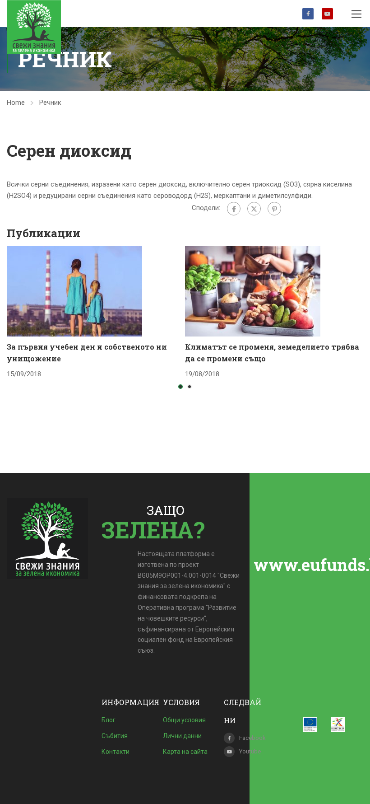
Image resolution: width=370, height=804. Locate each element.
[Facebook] (233, 208)
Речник (50, 102)
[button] (180, 386)
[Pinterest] (274, 208)
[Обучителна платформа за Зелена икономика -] (34, 27)
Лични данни (182, 735)
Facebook (308, 13)
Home (16, 102)
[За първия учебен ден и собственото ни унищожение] (74, 291)
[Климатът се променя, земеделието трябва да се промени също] (252, 291)
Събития (115, 735)
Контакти (116, 751)
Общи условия (184, 720)
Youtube (327, 13)
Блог (109, 720)
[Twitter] (254, 208)
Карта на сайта (185, 751)
